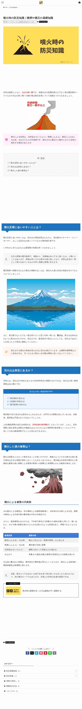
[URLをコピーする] (54, 653)
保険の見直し (13, 681)
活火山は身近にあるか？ (21, 166)
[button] (27, 653)
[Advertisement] (41, 75)
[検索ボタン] (79, 2)
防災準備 (11, 676)
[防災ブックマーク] (41, 2)
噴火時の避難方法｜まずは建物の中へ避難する (42, 590)
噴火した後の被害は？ (20, 170)
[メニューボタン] (2, 2)
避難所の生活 (13, 686)
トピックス (12, 691)
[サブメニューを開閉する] (76, 670)
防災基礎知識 (43, 22)
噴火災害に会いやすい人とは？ (24, 162)
